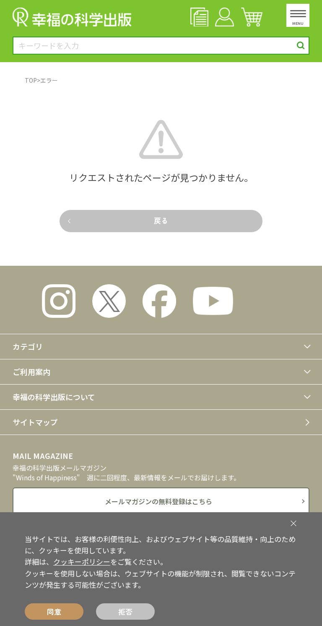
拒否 (125, 611)
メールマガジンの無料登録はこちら (158, 501)
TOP (31, 80)
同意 (54, 611)
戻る (161, 220)
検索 (301, 46)
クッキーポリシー (81, 561)
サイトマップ (35, 421)
